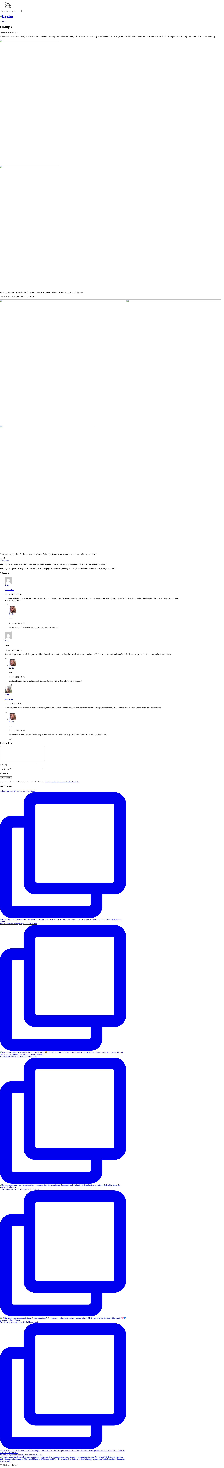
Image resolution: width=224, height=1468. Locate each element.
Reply (7, 585)
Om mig (8, 7)
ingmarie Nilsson (9, 590)
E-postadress (5, 769)
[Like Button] (1, 558)
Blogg (7, 3)
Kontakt (8, 5)
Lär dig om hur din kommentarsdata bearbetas (62, 782)
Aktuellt (3, 21)
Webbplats (4, 773)
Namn (3, 765)
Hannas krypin (9, 699)
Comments (4, 560)
